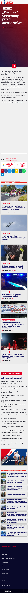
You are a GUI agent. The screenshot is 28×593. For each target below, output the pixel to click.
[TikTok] (6, 585)
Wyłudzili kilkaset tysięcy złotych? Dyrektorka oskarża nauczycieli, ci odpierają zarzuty (17, 501)
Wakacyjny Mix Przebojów (11, 461)
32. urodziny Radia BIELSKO (9, 320)
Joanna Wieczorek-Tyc (11, 159)
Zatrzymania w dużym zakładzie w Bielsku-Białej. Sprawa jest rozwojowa (17, 533)
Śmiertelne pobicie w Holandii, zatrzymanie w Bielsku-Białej (12, 267)
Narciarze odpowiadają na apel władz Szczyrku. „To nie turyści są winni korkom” (16, 520)
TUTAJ (20, 102)
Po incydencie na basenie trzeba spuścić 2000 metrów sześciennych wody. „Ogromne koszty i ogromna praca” (17, 476)
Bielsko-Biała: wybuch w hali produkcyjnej (16, 507)
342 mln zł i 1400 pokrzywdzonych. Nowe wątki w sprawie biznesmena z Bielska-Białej (17, 515)
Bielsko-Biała (7, 8)
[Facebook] (9, 585)
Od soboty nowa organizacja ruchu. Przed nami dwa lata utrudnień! (16, 527)
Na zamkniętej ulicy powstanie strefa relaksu (12, 435)
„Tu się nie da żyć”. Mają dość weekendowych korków (16, 481)
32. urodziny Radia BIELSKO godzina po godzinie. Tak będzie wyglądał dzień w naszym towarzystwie (13, 325)
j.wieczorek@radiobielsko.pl (12, 160)
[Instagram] (8, 585)
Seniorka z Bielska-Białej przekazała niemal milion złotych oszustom (15, 488)
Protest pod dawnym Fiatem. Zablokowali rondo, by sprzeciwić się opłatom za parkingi (14, 208)
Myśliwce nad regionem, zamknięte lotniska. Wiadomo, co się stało (14, 238)
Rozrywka (5, 458)
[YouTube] (2, 585)
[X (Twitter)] (4, 585)
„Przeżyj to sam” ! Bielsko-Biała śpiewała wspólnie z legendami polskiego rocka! (13, 356)
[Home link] (7, 2)
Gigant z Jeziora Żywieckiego (16, 494)
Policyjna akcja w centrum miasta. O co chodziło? (11, 295)
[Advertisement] (14, 44)
